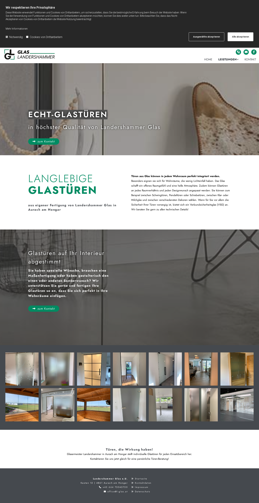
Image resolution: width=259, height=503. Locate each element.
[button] (43, 141)
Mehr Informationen (17, 28)
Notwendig (16, 37)
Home (208, 59)
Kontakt (250, 59)
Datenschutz (142, 491)
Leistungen (227, 59)
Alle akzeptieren (240, 36)
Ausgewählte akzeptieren (206, 36)
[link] (228, 59)
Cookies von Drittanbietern (46, 37)
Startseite (141, 478)
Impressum (141, 487)
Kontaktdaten (143, 483)
